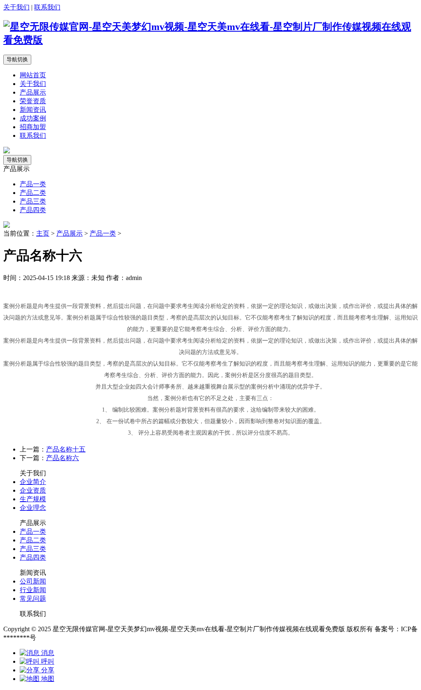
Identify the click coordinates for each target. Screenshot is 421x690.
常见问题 (33, 598)
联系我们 (47, 7)
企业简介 (33, 481)
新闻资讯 (33, 109)
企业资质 (33, 490)
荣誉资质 (33, 100)
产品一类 (33, 184)
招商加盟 (33, 126)
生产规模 (33, 499)
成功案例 (33, 118)
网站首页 (33, 75)
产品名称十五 (66, 449)
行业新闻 (33, 589)
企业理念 (33, 507)
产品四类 (33, 209)
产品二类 (33, 192)
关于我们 (16, 7)
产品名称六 (62, 457)
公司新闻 (33, 581)
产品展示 (33, 92)
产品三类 (33, 201)
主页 (42, 233)
